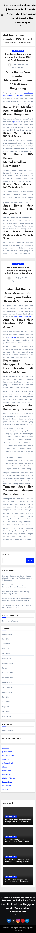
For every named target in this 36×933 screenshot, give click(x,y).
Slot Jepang (6, 785)
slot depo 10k (6, 770)
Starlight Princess (8, 778)
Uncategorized (18, 50)
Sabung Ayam (7, 782)
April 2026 (6, 653)
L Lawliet (14, 64)
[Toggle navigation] (2, 15)
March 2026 (6, 658)
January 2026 (7, 668)
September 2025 (8, 687)
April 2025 (6, 711)
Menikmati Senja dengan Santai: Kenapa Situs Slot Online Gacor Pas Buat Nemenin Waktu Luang (17, 578)
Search (5, 554)
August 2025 (7, 692)
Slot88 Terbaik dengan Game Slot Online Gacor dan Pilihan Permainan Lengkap (17, 882)
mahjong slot (6, 774)
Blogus (28, 928)
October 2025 (7, 682)
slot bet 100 (6, 759)
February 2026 (7, 663)
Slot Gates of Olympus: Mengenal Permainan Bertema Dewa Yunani (17, 842)
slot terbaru (11, 337)
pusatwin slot (7, 752)
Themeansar (18, 930)
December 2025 (8, 673)
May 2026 (5, 649)
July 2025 (6, 697)
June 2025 (6, 702)
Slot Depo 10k (7, 789)
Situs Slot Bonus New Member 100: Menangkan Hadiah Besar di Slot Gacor (18, 271)
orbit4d (4, 767)
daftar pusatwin (8, 755)
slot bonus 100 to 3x (22, 317)
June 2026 (6, 644)
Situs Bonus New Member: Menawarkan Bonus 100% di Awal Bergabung (18, 57)
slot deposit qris (7, 763)
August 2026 (7, 634)
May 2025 (5, 707)
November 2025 (8, 678)
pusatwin (5, 748)
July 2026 (6, 639)
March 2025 (6, 716)
